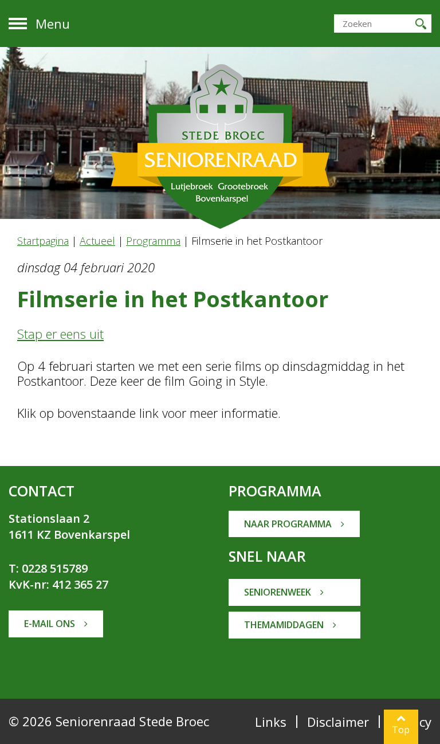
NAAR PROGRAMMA (289, 524)
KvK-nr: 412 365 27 (58, 584)
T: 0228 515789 (48, 568)
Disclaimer (338, 721)
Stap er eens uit (60, 333)
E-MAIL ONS (50, 623)
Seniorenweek (278, 592)
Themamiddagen (285, 624)
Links (270, 721)
